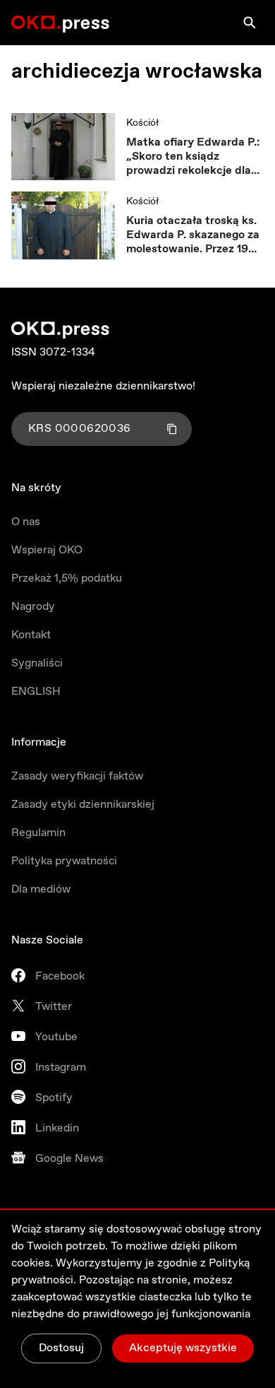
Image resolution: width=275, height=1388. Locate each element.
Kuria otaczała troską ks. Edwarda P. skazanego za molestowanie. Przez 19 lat (192, 235)
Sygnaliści (37, 663)
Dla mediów (41, 889)
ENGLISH (36, 691)
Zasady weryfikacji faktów (77, 776)
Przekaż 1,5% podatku (66, 578)
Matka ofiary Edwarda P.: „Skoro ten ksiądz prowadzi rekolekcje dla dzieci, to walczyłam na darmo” (192, 157)
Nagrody (33, 606)
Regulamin (38, 832)
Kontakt (31, 635)
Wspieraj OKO (46, 550)
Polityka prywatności (64, 861)
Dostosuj (61, 1348)
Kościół (142, 123)
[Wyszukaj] (250, 22)
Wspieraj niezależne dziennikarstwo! (103, 386)
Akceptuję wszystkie (183, 1348)
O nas (25, 521)
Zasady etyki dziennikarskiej (82, 804)
